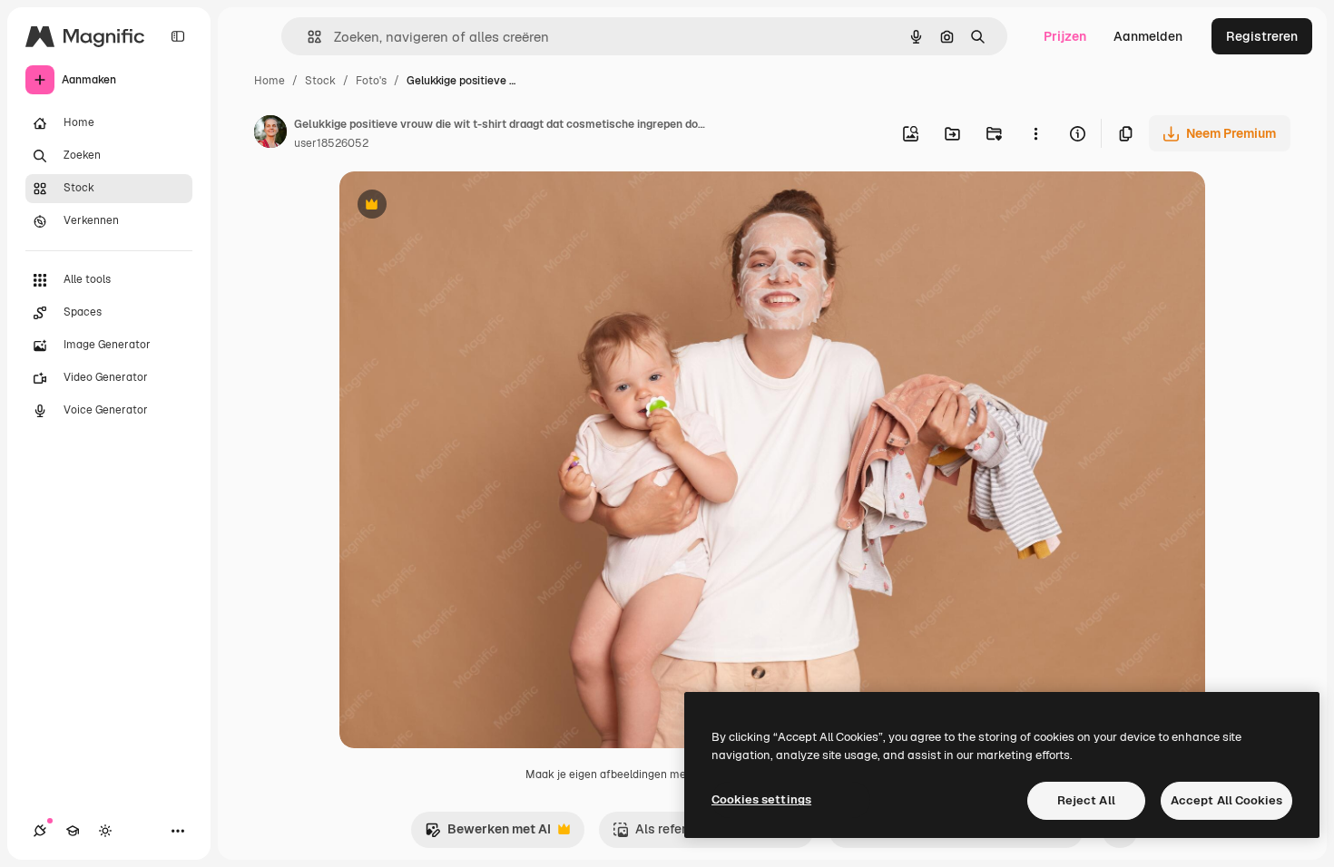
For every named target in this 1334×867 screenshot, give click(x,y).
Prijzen (1065, 36)
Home (269, 80)
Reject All (1086, 800)
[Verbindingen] (39, 830)
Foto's (371, 80)
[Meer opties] (1035, 133)
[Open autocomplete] (307, 37)
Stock (320, 80)
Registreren (1262, 36)
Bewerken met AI (488, 834)
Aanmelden (1147, 36)
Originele (458, 206)
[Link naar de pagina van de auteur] (270, 134)
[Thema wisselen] (105, 830)
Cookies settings (761, 799)
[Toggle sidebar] (177, 36)
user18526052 (331, 143)
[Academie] (72, 830)
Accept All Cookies (1226, 800)
